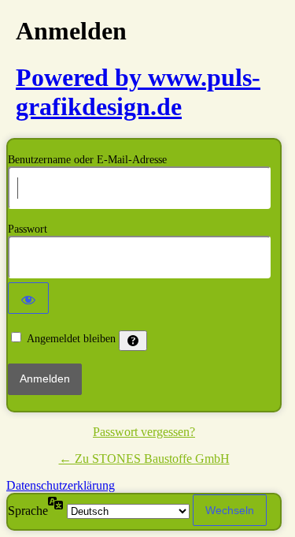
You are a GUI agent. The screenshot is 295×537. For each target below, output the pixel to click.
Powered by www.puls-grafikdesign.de (138, 92)
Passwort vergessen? (144, 431)
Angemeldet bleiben (71, 339)
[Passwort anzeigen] (28, 298)
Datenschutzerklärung (60, 485)
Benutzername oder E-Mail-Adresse (87, 160)
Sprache (28, 510)
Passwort (27, 229)
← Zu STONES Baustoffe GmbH (144, 458)
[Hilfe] (133, 340)
